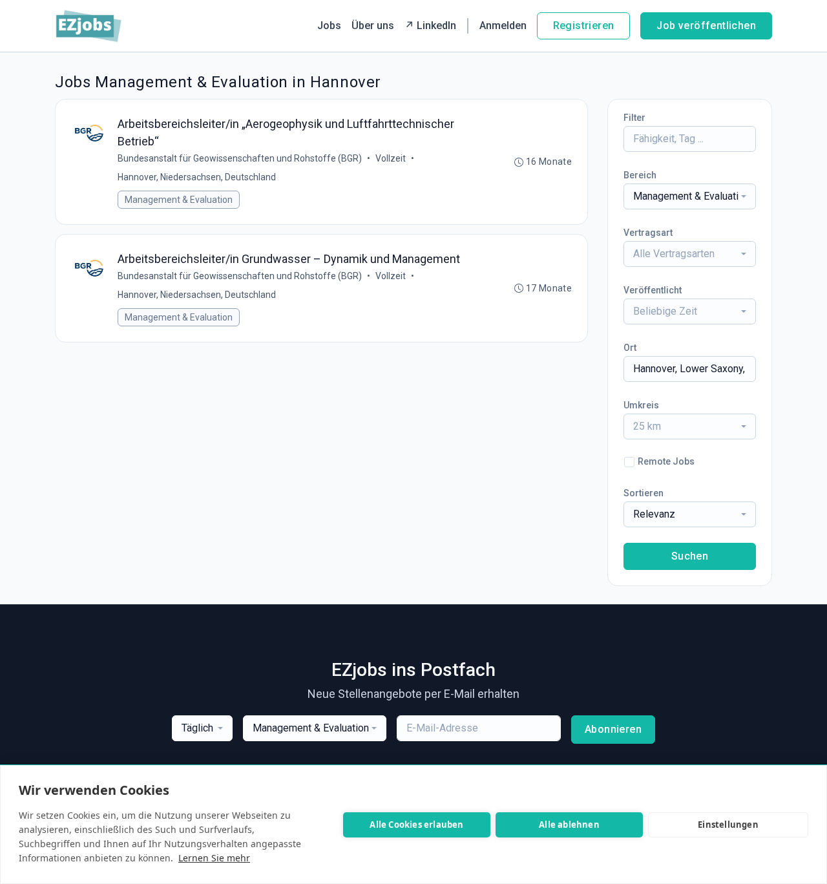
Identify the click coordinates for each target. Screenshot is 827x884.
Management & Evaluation (179, 200)
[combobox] (689, 196)
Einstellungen (728, 824)
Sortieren (643, 493)
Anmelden (503, 25)
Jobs (329, 25)
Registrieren (583, 25)
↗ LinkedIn (430, 25)
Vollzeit (390, 158)
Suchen (689, 556)
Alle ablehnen (569, 824)
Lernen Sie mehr (214, 858)
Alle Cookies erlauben (416, 824)
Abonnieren (613, 729)
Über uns (372, 25)
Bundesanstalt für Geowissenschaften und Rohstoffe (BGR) (240, 158)
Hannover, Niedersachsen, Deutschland (197, 177)
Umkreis (641, 405)
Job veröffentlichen (706, 25)
